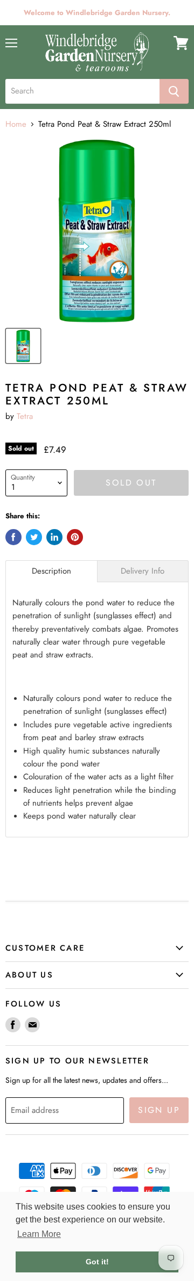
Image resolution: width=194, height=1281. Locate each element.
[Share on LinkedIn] (54, 537)
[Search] (174, 91)
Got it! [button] (97, 1261)
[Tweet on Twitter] (34, 537)
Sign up (159, 1110)
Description (51, 571)
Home (15, 124)
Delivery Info (142, 571)
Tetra (25, 416)
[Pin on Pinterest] (75, 537)
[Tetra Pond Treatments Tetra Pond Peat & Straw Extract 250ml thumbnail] (23, 346)
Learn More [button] (39, 1234)
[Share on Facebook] (13, 537)
